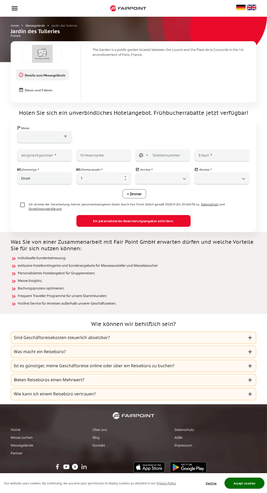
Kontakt (99, 445)
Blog (96, 437)
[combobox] (44, 137)
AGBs (178, 437)
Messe (25, 128)
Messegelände (35, 25)
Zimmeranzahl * (92, 169)
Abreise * (205, 169)
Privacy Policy (166, 483)
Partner (16, 453)
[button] (133, 337)
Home (15, 25)
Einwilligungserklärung (45, 209)
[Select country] (143, 155)
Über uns (100, 429)
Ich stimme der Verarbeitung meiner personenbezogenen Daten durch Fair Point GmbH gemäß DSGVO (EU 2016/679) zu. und (127, 206)
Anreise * (146, 169)
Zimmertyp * (30, 169)
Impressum (183, 445)
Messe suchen (22, 437)
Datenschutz (210, 204)
